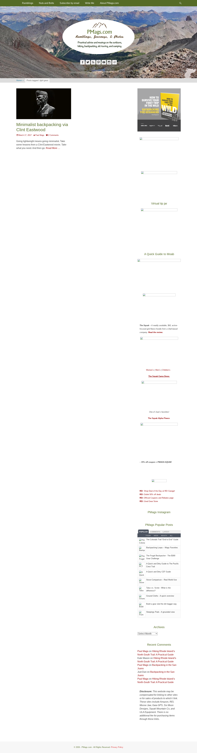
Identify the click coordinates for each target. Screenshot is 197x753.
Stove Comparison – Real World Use (161, 580)
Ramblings (27, 3)
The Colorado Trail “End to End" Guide (162, 539)
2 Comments (53, 135)
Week (156, 535)
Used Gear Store (149, 501)
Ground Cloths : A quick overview (160, 596)
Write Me (89, 3)
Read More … (53, 148)
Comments (155, 532)
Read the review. (155, 332)
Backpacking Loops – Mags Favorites (162, 547)
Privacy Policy (117, 747)
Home (20, 80)
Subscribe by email (69, 3)
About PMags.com (109, 3)
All (171, 535)
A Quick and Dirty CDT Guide (158, 572)
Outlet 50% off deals (150, 494)
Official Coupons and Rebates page (156, 498)
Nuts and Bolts (46, 3)
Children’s (166, 370)
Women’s (150, 370)
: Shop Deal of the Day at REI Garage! (157, 491)
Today (148, 535)
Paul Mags (39, 135)
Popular (143, 532)
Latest (166, 532)
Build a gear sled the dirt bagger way (161, 604)
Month (164, 535)
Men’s (158, 370)
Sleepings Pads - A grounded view (160, 612)
